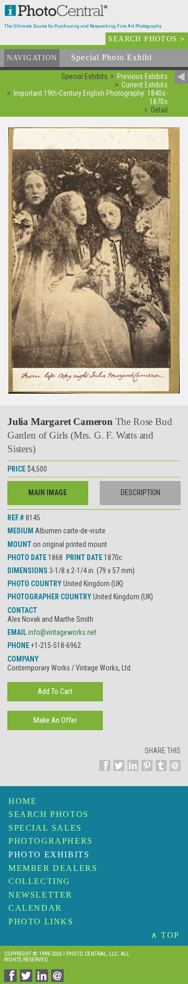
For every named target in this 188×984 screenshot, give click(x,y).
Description (140, 492)
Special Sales (45, 827)
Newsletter (40, 894)
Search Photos (48, 814)
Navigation (32, 58)
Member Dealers (52, 868)
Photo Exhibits (48, 854)
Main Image (47, 492)
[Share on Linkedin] (131, 771)
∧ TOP (165, 935)
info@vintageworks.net (62, 632)
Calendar (35, 907)
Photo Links (41, 921)
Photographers (50, 840)
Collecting (39, 881)
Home (22, 801)
